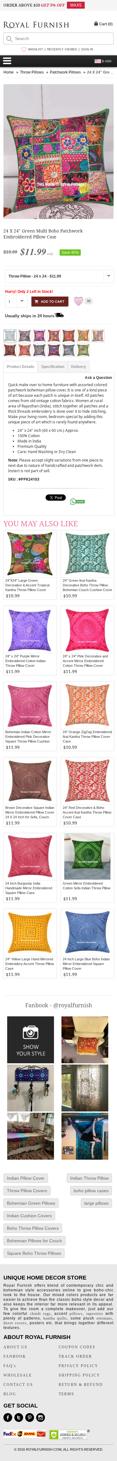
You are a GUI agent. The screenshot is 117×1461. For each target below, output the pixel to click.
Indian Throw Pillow (89, 1178)
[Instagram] (40, 1417)
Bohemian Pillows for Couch (34, 1240)
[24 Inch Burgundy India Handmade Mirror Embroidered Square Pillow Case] (30, 856)
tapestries (94, 1313)
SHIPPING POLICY (79, 1375)
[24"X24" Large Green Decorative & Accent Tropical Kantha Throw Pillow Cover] (30, 553)
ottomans (104, 1318)
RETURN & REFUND (81, 1384)
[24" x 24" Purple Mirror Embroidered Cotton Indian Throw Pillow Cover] (30, 629)
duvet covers (15, 1323)
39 (88, 301)
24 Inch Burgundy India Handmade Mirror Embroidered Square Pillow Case (28, 888)
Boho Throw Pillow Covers (33, 1228)
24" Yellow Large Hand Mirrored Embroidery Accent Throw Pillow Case (29, 963)
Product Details (20, 367)
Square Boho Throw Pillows (34, 1253)
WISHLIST (35, 49)
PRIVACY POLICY (78, 1366)
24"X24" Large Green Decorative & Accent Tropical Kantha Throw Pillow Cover (27, 585)
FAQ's (9, 1366)
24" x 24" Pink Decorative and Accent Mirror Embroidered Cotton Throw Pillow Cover (85, 660)
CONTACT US (18, 1384)
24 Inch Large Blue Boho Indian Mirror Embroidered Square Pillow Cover (86, 963)
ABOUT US (15, 1347)
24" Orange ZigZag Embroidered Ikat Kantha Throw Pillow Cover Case (87, 736)
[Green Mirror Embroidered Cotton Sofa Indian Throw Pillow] (87, 856)
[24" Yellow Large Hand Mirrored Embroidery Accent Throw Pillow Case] (30, 932)
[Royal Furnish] (36, 25)
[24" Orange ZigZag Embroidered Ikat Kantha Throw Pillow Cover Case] (87, 705)
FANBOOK (14, 1356)
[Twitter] (18, 1417)
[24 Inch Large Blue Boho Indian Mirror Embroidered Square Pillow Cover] (87, 932)
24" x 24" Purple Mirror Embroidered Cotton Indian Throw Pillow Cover (25, 660)
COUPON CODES (77, 1347)
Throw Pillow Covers (27, 1190)
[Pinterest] (29, 1417)
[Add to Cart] (49, 300)
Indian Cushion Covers (29, 1215)
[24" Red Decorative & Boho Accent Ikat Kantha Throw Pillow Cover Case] (87, 781)
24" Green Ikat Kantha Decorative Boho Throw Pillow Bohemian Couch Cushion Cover (87, 585)
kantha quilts (55, 1318)
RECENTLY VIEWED (62, 49)
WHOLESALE (17, 1375)
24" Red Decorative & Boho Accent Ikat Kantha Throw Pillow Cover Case (87, 812)
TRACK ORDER (75, 1356)
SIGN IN (87, 49)
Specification (52, 367)
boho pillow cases (91, 1190)
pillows (76, 1313)
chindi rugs (40, 1313)
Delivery (78, 367)
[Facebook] (7, 1417)
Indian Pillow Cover (26, 1178)
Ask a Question (98, 377)
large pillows (96, 1203)
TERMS (66, 1394)
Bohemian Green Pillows (31, 1203)
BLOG (9, 1394)
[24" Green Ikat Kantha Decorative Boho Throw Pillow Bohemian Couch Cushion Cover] (87, 553)
